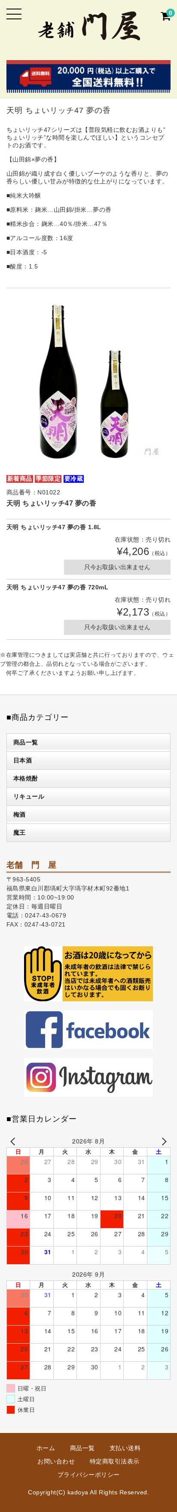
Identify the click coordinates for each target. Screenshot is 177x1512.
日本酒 (22, 760)
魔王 (19, 832)
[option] (88, 381)
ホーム (46, 1448)
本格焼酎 (25, 778)
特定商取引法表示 (115, 1461)
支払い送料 (125, 1448)
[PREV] (14, 1141)
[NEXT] (162, 1141)
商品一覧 (25, 742)
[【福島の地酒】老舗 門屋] (88, 35)
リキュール (29, 796)
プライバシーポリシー (89, 1474)
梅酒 (19, 814)
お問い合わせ (56, 1461)
